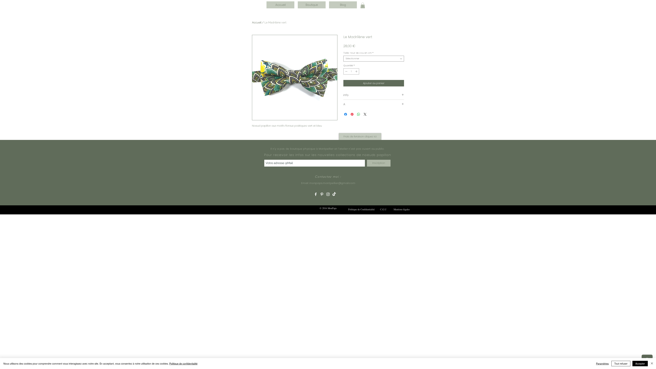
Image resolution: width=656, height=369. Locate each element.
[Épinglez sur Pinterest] (352, 114)
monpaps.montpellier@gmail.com (332, 183)
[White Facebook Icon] (315, 194)
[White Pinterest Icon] (322, 194)
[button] (362, 5)
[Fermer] (652, 363)
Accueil (256, 22)
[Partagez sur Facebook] (346, 114)
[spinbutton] (351, 71)
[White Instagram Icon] (328, 194)
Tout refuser (620, 363)
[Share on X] (365, 114)
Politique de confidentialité (183, 363)
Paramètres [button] (602, 363)
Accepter (640, 363)
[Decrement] (346, 71)
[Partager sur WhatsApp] (359, 114)
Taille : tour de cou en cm (358, 53)
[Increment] (357, 71)
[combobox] (373, 59)
